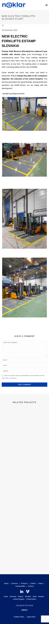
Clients (33, 583)
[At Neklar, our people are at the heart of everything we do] (24, 498)
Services (15, 583)
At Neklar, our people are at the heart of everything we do (24, 522)
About (6, 583)
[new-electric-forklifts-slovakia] (24, 114)
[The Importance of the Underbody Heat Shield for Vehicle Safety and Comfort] (24, 419)
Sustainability (20, 586)
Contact (31, 586)
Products (24, 583)
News (41, 583)
